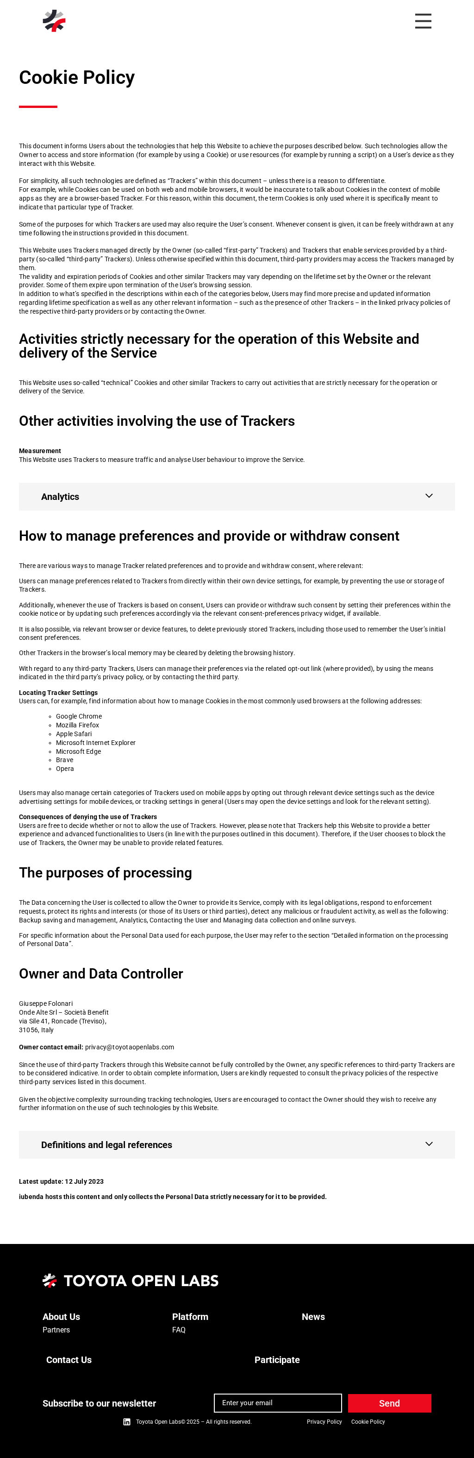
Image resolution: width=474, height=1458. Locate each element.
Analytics (60, 496)
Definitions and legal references (106, 1144)
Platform (190, 1316)
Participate (277, 1359)
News (313, 1316)
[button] (237, 497)
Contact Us (69, 1359)
